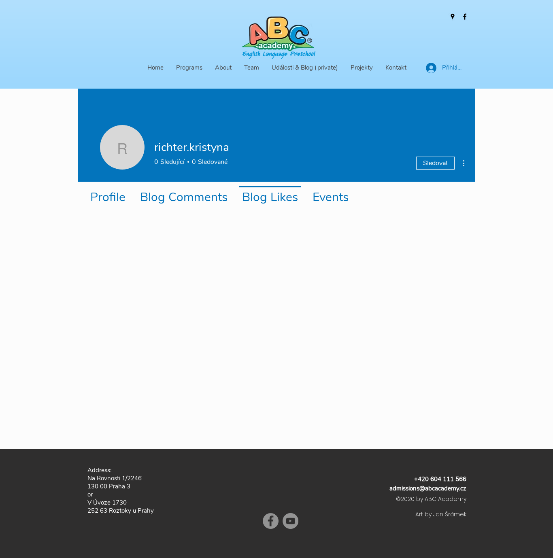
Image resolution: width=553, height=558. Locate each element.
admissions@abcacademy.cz (427, 488)
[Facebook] (465, 17)
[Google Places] (453, 17)
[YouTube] (290, 521)
